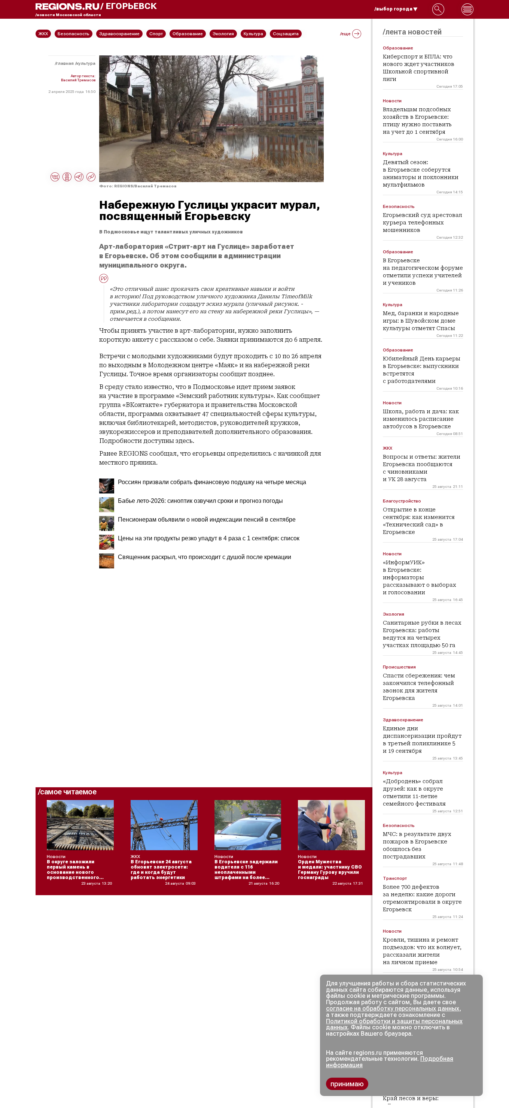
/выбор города (393, 9)
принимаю (347, 1084)
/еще (345, 33)
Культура (85, 63)
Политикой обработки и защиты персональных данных (394, 1024)
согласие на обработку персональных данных (392, 1008)
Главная (65, 63)
